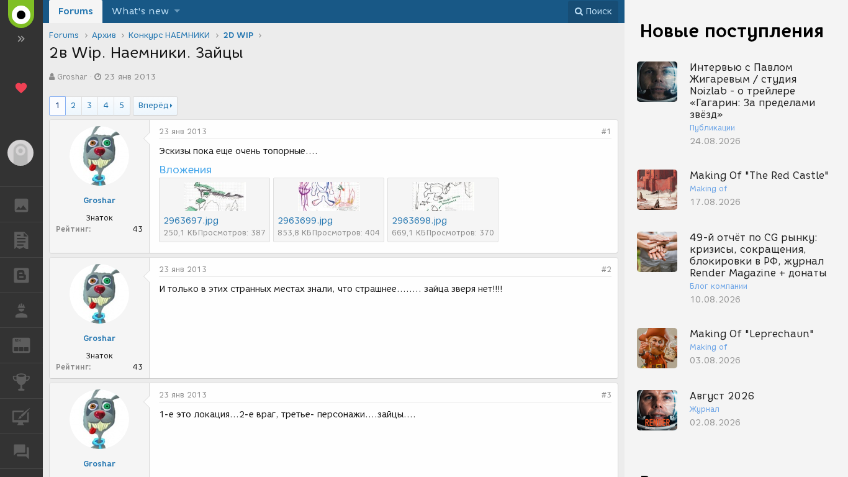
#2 (606, 269)
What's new (140, 11)
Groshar (72, 76)
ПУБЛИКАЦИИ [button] (21, 239)
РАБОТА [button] (21, 310)
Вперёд (153, 105)
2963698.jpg (419, 221)
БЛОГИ (21, 275)
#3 (606, 394)
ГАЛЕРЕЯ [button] (21, 204)
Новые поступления (732, 31)
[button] (177, 11)
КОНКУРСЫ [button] (21, 380)
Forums (75, 11)
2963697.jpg (191, 221)
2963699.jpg (305, 221)
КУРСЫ (21, 416)
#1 (606, 131)
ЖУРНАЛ (29, 344)
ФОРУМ (21, 451)
